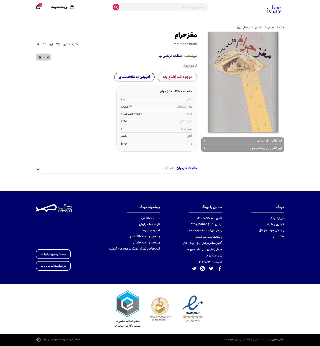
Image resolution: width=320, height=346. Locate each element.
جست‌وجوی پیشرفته (53, 254)
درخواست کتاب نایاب (53, 265)
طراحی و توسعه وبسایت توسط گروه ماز (62, 340)
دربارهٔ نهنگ (277, 218)
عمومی (271, 27)
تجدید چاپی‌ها (151, 230)
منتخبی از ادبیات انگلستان (144, 236)
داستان (259, 27)
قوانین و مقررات (274, 224)
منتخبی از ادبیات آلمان (146, 242)
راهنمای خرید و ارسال (271, 230)
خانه (281, 27)
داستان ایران (243, 27)
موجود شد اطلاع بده (177, 77)
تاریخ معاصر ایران (149, 224)
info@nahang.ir (201, 224)
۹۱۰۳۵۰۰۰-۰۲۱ (205, 218)
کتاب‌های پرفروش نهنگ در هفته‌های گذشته (134, 248)
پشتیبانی (278, 236)
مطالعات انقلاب (150, 218)
